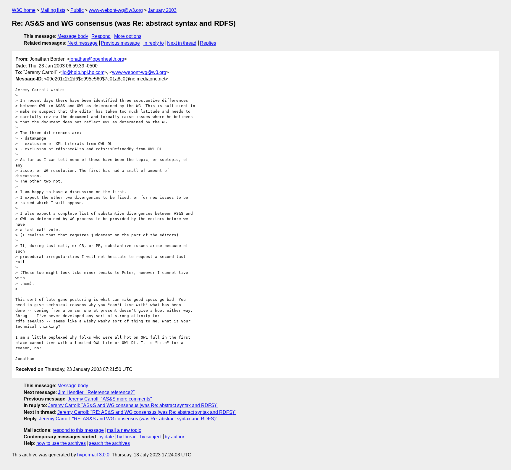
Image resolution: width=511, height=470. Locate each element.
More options (127, 36)
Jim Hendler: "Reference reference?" (96, 392)
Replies (208, 43)
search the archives (109, 443)
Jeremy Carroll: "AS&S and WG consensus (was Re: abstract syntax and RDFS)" (133, 405)
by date (106, 436)
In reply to (153, 43)
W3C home (23, 10)
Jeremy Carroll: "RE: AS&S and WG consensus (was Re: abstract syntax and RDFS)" (146, 412)
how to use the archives (61, 443)
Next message (82, 43)
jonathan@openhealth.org (96, 59)
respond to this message (78, 430)
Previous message (120, 43)
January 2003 (162, 10)
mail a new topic (124, 430)
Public (77, 10)
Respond (101, 36)
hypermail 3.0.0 (93, 454)
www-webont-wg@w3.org (116, 10)
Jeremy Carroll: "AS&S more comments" (110, 398)
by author (174, 436)
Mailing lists (53, 10)
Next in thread (181, 43)
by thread (127, 436)
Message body (72, 36)
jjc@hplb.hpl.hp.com (83, 72)
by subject (150, 436)
